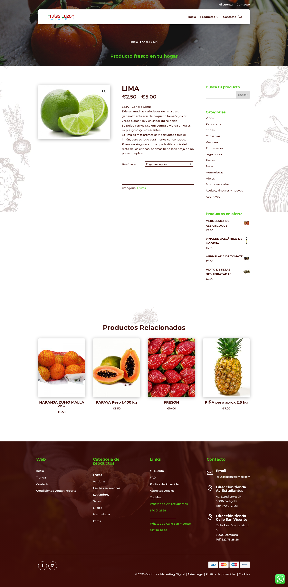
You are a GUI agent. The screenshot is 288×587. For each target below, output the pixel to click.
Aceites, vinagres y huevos (224, 190)
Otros (97, 521)
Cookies (155, 497)
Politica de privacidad (221, 574)
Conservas (213, 136)
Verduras (212, 142)
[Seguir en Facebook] (42, 565)
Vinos (210, 118)
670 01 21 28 (230, 506)
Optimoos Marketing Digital (165, 574)
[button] (104, 91)
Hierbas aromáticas (106, 488)
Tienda (41, 477)
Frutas (144, 41)
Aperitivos (213, 196)
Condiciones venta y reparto (56, 490)
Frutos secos (214, 148)
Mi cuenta (225, 4)
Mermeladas (214, 172)
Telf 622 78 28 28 (227, 539)
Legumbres (214, 154)
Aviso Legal (195, 574)
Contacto (243, 4)
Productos (207, 17)
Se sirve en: (130, 164)
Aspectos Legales (162, 490)
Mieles (210, 178)
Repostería (213, 124)
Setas (209, 166)
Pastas (210, 160)
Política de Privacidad (165, 484)
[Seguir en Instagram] (52, 565)
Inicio (192, 17)
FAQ (153, 477)
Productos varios (217, 184)
